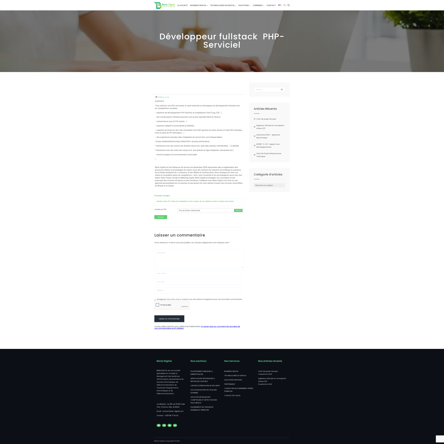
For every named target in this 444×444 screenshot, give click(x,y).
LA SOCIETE (182, 5)
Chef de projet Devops (266, 119)
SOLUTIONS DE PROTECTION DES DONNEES (204, 391)
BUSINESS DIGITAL (198, 5)
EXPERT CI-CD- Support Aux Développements (268, 145)
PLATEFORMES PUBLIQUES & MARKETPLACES (202, 372)
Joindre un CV (160, 209)
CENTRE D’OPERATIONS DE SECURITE (205, 385)
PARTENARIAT (229, 384)
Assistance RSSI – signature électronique (268, 136)
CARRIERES (257, 5)
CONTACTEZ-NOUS (232, 395)
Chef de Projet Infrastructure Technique (268, 155)
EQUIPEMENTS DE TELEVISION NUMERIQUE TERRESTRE (202, 408)
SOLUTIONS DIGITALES (233, 380)
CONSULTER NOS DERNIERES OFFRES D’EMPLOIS (238, 389)
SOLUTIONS (244, 5)
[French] (279, 5)
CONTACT (271, 5)
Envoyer (161, 217)
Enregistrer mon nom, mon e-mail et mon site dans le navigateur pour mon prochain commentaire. (199, 299)
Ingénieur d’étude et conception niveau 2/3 (270, 126)
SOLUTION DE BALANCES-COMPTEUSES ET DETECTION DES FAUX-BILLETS (204, 400)
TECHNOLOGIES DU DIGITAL (222, 5)
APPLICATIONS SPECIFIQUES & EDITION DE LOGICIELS (203, 379)
